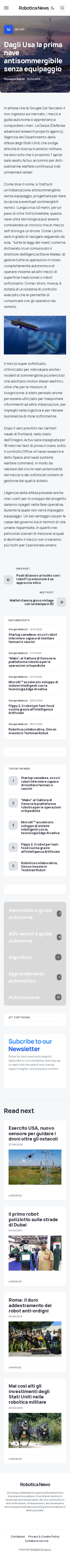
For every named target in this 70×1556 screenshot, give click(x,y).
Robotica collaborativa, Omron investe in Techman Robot (32, 731)
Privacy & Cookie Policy (44, 1536)
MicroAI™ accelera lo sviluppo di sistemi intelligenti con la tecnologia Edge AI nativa (33, 685)
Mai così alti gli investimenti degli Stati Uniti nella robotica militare (29, 1394)
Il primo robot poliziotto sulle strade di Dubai (33, 1219)
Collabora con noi (36, 1541)
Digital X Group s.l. (41, 1549)
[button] (6, 8)
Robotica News (34, 8)
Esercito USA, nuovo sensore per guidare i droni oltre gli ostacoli (33, 1133)
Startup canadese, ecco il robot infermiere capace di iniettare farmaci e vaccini (33, 638)
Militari (19, 29)
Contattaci (18, 1536)
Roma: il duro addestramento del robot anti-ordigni (30, 1305)
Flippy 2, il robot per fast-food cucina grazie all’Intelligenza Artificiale (31, 709)
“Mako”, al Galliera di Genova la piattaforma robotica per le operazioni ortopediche (32, 662)
